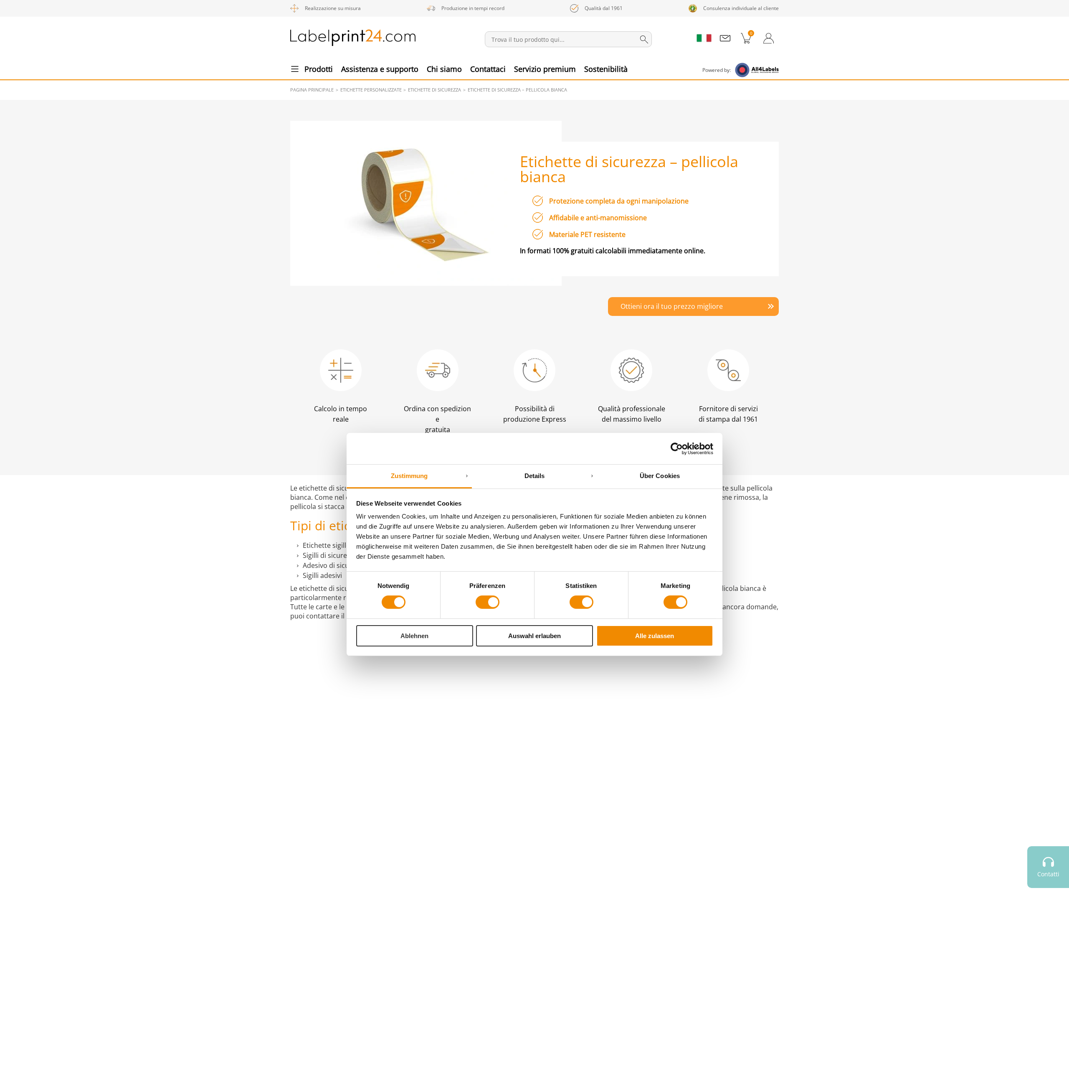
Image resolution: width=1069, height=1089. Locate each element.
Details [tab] (534, 475)
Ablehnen (414, 635)
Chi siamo (444, 69)
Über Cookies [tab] (660, 475)
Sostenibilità (606, 69)
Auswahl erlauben (534, 635)
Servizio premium (545, 69)
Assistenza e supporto (379, 69)
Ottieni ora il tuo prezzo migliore (672, 306)
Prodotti (318, 69)
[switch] (487, 602)
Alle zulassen (654, 635)
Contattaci (488, 69)
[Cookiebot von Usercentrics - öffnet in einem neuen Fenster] (676, 448)
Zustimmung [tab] (409, 475)
